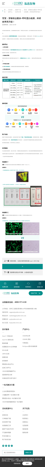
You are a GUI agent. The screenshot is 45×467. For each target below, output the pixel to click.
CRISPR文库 (26, 336)
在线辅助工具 (6, 425)
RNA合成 (5, 350)
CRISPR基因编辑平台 (9, 371)
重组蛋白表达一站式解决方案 (11, 398)
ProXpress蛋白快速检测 (29, 346)
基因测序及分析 (7, 375)
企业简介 (25, 415)
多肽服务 (5, 361)
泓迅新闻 (25, 425)
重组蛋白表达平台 (8, 364)
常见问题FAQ (6, 436)
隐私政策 (25, 432)
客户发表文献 (6, 439)
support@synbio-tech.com (17, 312)
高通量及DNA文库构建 (9, 347)
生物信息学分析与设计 (9, 378)
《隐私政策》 (17, 463)
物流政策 (25, 429)
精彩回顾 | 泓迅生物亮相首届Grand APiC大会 (21, 261)
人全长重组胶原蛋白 (8, 391)
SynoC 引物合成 (7, 336)
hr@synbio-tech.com (15, 322)
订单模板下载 (6, 418)
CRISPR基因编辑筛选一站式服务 (12, 402)
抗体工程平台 (6, 368)
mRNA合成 (5, 354)
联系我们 (25, 418)
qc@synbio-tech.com (15, 319)
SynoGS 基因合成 (7, 340)
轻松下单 (34, 293)
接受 (27, 463)
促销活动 (5, 415)
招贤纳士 (25, 422)
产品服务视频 (6, 432)
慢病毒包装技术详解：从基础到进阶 (18, 272)
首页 (4, 11)
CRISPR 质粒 (26, 339)
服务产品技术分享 (18, 11)
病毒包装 (5, 357)
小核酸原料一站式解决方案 (10, 395)
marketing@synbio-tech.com (17, 315)
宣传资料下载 (6, 422)
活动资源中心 (10, 11)
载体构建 (5, 343)
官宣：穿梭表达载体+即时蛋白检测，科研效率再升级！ (33, 11)
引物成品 (25, 343)
